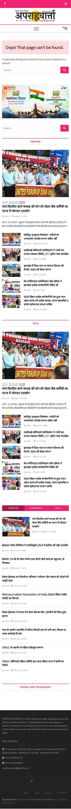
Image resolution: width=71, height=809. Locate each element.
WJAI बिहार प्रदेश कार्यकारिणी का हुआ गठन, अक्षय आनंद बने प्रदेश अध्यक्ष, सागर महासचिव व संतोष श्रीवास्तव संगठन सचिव (46, 300)
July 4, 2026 (40, 290)
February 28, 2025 (20, 670)
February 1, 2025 (20, 639)
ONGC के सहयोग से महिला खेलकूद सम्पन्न (22, 647)
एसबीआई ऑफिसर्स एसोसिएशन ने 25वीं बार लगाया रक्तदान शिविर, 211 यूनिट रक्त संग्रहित (46, 252)
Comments (35, 508)
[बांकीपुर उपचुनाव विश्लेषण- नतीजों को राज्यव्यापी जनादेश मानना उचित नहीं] (11, 239)
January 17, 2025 (20, 586)
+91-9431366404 (13, 762)
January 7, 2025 (19, 550)
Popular (13, 508)
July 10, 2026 (40, 274)
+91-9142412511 (13, 757)
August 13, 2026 (20, 216)
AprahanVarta (9, 799)
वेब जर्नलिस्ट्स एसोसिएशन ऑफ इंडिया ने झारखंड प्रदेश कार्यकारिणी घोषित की (43, 283)
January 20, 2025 (20, 621)
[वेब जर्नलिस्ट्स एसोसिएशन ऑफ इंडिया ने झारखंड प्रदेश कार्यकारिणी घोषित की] (11, 285)
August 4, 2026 (41, 244)
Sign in (37, 793)
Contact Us (61, 792)
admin (6, 216)
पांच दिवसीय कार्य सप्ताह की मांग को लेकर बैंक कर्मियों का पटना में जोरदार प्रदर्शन (49, 522)
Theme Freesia (35, 799)
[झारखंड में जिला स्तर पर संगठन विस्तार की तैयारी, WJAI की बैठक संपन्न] (11, 270)
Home (26, 793)
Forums (49, 793)
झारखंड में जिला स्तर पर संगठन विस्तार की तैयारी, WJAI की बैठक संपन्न (44, 267)
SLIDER (22, 202)
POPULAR (13, 202)
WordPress (48, 799)
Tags (57, 508)
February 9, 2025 (20, 653)
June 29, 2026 (41, 309)
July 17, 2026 (40, 259)
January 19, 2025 (20, 603)
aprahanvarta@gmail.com (15, 768)
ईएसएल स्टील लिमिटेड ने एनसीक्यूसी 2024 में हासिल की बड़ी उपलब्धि (35, 545)
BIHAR (5, 202)
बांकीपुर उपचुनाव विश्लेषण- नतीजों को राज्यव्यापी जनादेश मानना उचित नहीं (41, 236)
